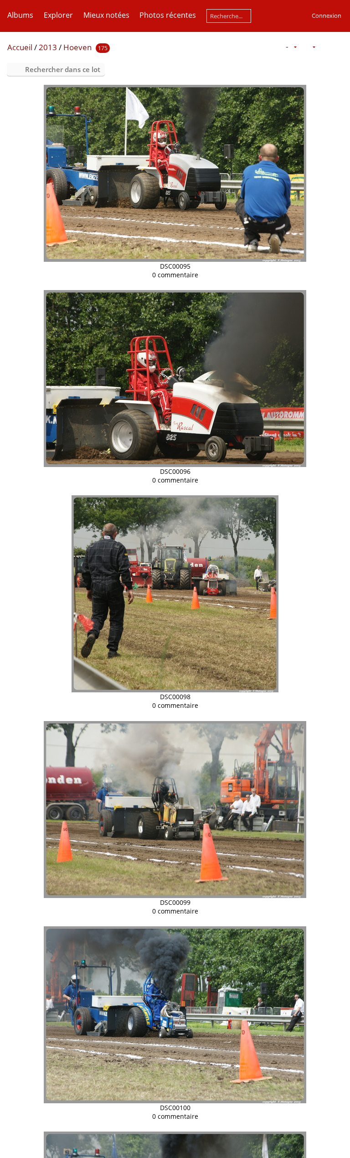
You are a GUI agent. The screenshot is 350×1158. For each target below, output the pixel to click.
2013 (48, 47)
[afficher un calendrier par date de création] (339, 46)
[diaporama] (324, 46)
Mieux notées (106, 15)
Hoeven (77, 47)
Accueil (19, 47)
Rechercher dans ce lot (62, 69)
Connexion (326, 15)
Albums (20, 15)
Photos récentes (167, 15)
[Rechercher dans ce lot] (272, 46)
